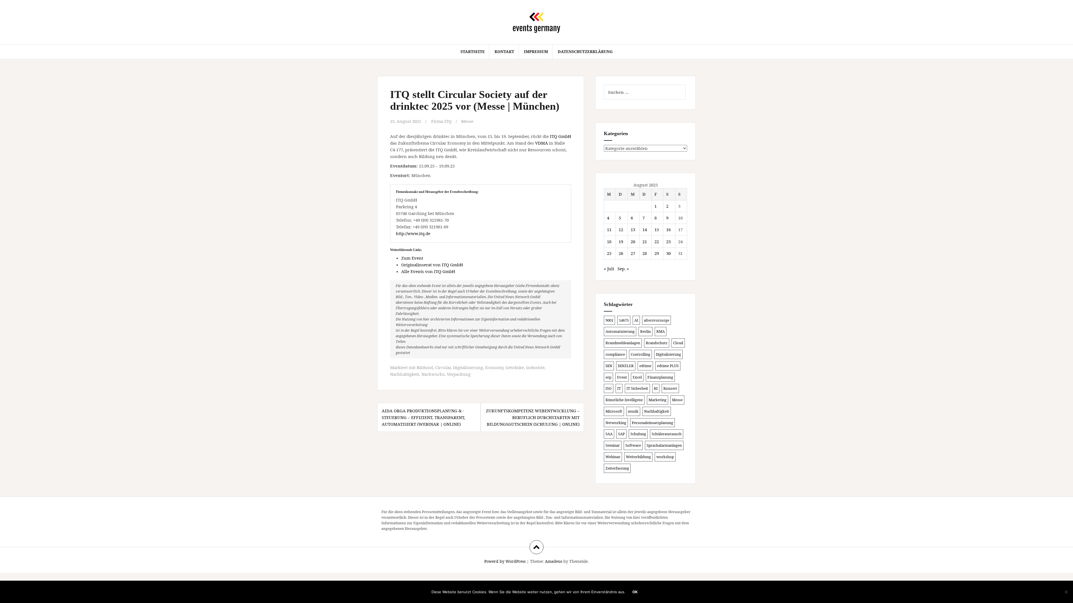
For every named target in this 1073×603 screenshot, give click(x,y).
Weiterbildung (638, 456)
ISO (609, 388)
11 (609, 229)
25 (609, 253)
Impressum (536, 51)
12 (621, 229)
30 (668, 253)
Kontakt (504, 51)
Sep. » (623, 268)
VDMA (541, 143)
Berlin (645, 331)
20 (633, 241)
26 (621, 253)
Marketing (657, 399)
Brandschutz (657, 342)
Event (622, 377)
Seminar (613, 445)
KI (656, 388)
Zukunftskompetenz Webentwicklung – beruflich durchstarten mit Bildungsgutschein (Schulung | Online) (533, 417)
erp (608, 377)
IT (619, 388)
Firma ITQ (441, 121)
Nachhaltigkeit (404, 374)
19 (621, 241)
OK (635, 592)
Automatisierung (620, 331)
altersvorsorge (656, 320)
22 (656, 241)
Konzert (670, 388)
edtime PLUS (668, 365)
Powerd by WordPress (505, 561)
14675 (624, 320)
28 (644, 253)
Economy (494, 367)
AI (636, 320)
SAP (621, 433)
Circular (443, 367)
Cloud (678, 342)
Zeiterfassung (617, 468)
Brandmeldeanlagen (623, 342)
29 (656, 253)
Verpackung (459, 374)
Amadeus (553, 561)
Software (633, 445)
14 (644, 229)
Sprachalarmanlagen (664, 445)
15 (656, 229)
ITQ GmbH (560, 136)
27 (633, 253)
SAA (609, 433)
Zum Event (412, 258)
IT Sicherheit (637, 388)
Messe (467, 121)
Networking (616, 422)
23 (668, 241)
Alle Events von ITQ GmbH (428, 271)
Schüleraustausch (667, 433)
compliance (615, 354)
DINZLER (626, 365)
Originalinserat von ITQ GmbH (432, 264)
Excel (637, 377)
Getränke (514, 367)
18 (609, 241)
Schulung (638, 433)
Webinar (613, 456)
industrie (535, 367)
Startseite (472, 51)
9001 (609, 320)
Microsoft (614, 411)
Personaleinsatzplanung (652, 422)
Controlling (640, 354)
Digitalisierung (468, 367)
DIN (609, 365)
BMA (660, 331)
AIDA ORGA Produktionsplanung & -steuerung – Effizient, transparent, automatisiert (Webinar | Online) (423, 417)
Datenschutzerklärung (585, 51)
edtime (645, 365)
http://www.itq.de (413, 233)
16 (668, 229)
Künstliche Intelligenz (624, 399)
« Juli (609, 268)
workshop (665, 456)
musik (633, 411)
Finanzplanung (660, 377)
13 (633, 229)
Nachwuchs (433, 374)
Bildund (425, 367)
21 (644, 241)
